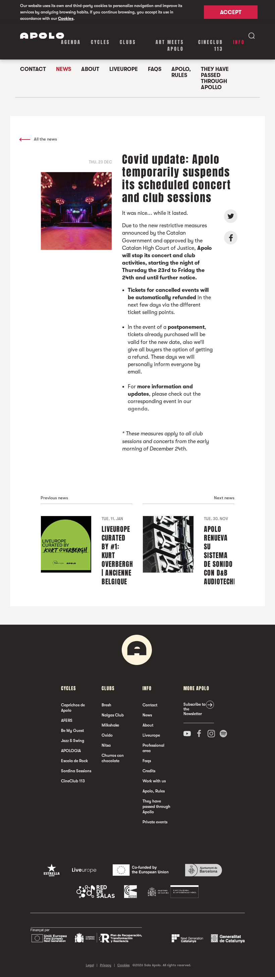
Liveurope (123, 69)
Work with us (154, 781)
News (63, 69)
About (90, 69)
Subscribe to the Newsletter (194, 709)
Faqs (154, 69)
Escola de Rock (74, 760)
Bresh (106, 705)
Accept (230, 12)
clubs (128, 42)
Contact (33, 69)
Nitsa (106, 745)
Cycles (100, 42)
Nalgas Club (113, 715)
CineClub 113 (210, 45)
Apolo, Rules (181, 72)
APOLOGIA (71, 750)
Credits (149, 771)
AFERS (66, 720)
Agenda (71, 42)
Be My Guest (72, 730)
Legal (90, 965)
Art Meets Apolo (170, 45)
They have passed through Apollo (215, 78)
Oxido (107, 735)
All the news (45, 139)
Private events (155, 822)
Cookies (65, 18)
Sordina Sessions (76, 771)
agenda (138, 409)
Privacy (105, 965)
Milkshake (110, 725)
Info (239, 42)
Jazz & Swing (72, 740)
